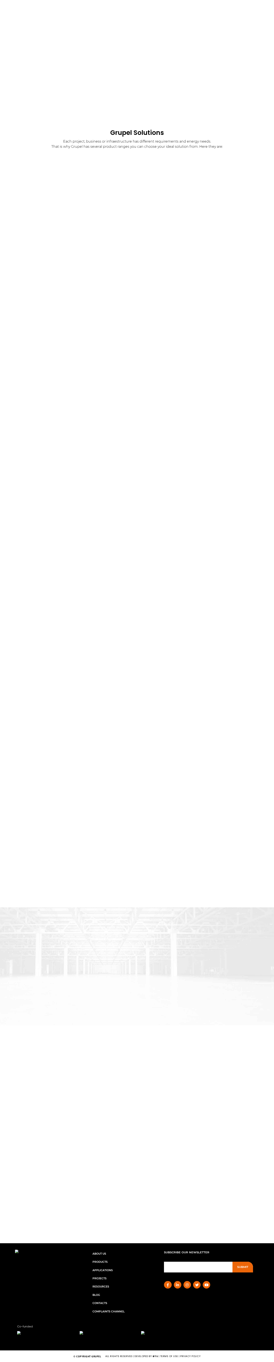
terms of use (169, 1356)
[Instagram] (187, 1285)
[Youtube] (206, 1285)
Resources (100, 1286)
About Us (99, 1253)
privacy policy (190, 1356)
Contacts (99, 1303)
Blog (96, 1294)
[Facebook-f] (167, 1285)
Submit (242, 1267)
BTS (155, 1356)
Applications (102, 1270)
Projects (99, 1278)
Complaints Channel (108, 1311)
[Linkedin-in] (177, 1285)
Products (100, 1261)
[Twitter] (197, 1285)
